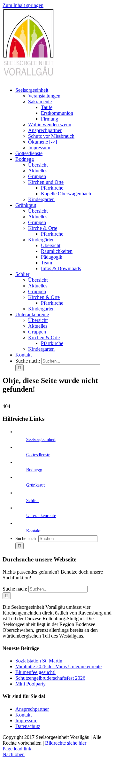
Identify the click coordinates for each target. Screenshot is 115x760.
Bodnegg (34, 469)
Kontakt (33, 531)
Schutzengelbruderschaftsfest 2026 (50, 678)
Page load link (17, 748)
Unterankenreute (41, 515)
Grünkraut (35, 485)
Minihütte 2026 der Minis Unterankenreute (58, 666)
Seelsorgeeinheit (41, 439)
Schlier (32, 500)
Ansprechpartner (32, 709)
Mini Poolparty (31, 683)
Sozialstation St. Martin (38, 660)
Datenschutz (27, 726)
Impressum (26, 720)
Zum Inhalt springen (23, 5)
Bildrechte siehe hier (65, 743)
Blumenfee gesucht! (35, 672)
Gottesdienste (38, 454)
